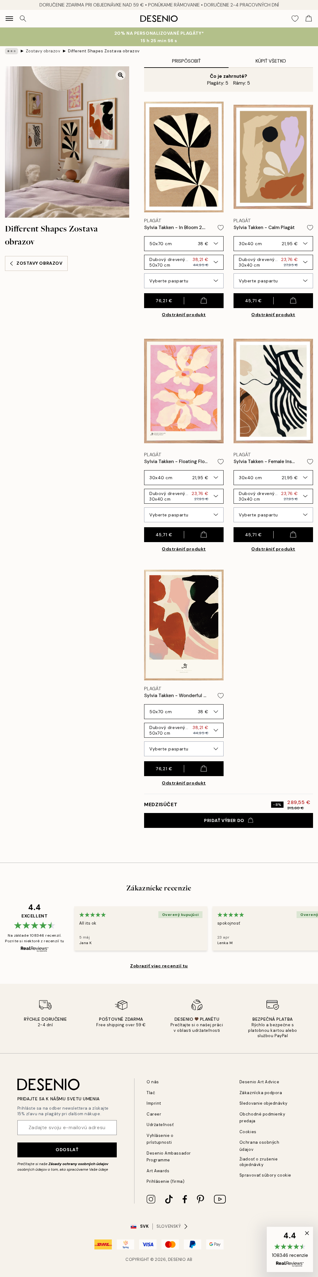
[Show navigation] (9, 18)
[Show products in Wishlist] (295, 18)
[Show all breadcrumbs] (11, 51)
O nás (153, 1082)
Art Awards (158, 1170)
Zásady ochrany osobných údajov (78, 1163)
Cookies (248, 1131)
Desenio (177, 1259)
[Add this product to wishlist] (221, 227)
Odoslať (67, 1149)
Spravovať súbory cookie (265, 1175)
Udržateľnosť (160, 1124)
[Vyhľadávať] (23, 18)
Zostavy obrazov (43, 51)
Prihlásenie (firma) (165, 1181)
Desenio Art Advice (259, 1082)
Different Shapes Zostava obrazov (104, 51)
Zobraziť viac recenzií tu (159, 966)
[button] (290, 1249)
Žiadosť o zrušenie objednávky (258, 1161)
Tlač (151, 1092)
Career (154, 1114)
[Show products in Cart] (309, 18)
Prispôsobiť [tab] (186, 61)
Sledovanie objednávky (263, 1103)
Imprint (154, 1103)
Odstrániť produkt (184, 314)
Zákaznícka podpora (260, 1092)
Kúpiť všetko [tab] (271, 61)
